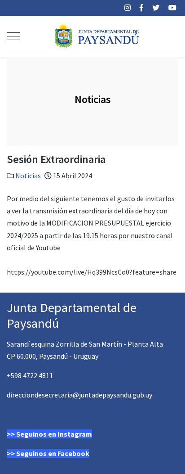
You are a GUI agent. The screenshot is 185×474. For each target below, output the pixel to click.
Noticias (28, 175)
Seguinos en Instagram (54, 433)
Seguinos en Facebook (52, 453)
